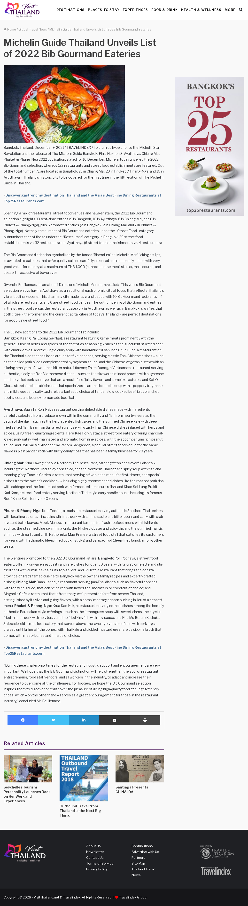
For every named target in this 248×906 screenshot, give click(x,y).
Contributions (142, 846)
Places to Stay (103, 10)
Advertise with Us (145, 852)
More (230, 10)
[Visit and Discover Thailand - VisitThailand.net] (22, 10)
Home (11, 29)
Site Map (138, 863)
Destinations (70, 10)
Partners (138, 857)
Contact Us (95, 857)
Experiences (135, 10)
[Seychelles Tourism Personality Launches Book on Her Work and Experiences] (28, 768)
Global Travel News (32, 29)
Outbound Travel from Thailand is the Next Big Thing (80, 810)
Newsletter (95, 852)
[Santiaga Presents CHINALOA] (140, 768)
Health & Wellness (201, 10)
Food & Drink (164, 10)
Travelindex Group (133, 897)
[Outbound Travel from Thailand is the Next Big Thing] (84, 778)
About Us (93, 846)
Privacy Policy (97, 869)
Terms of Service (100, 863)
